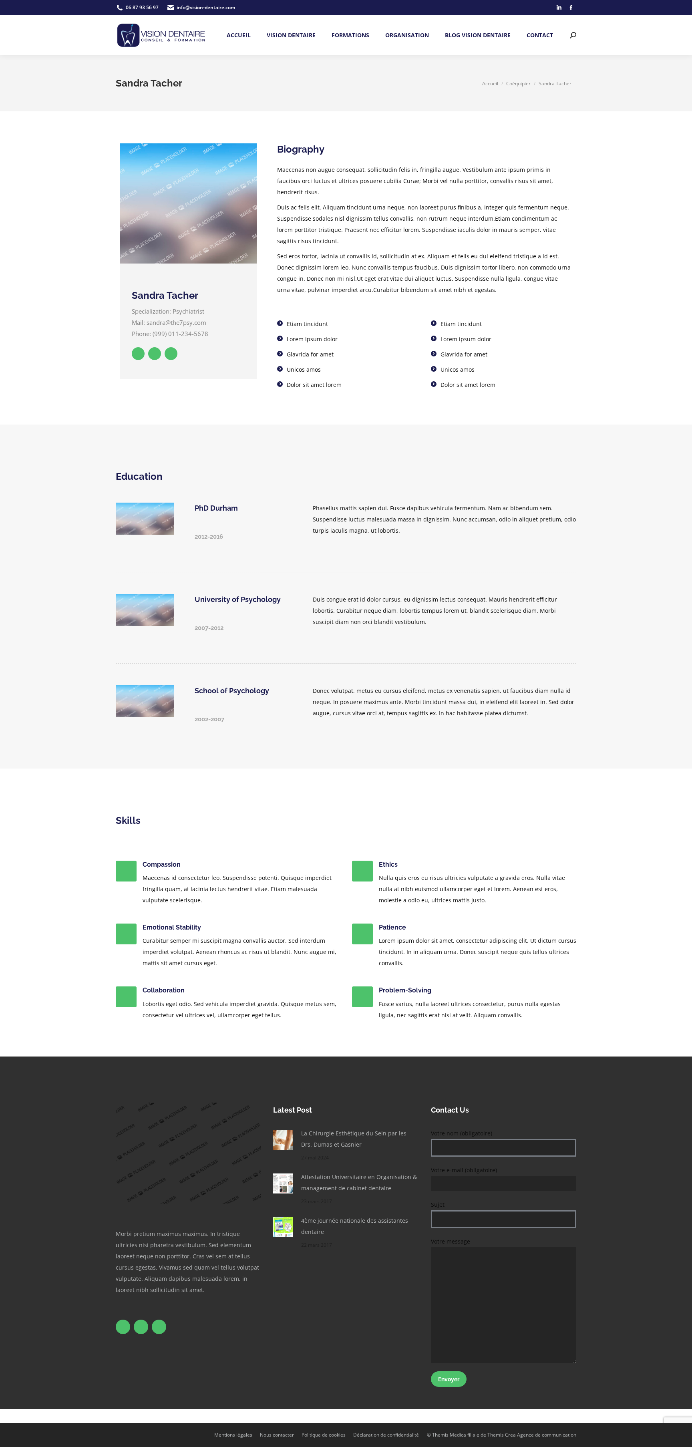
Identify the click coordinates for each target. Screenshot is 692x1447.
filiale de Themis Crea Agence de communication (521, 1434)
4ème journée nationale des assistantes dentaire (354, 1226)
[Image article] (283, 1140)
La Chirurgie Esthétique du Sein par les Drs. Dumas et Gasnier (353, 1138)
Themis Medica (449, 1434)
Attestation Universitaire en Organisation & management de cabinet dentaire (359, 1182)
